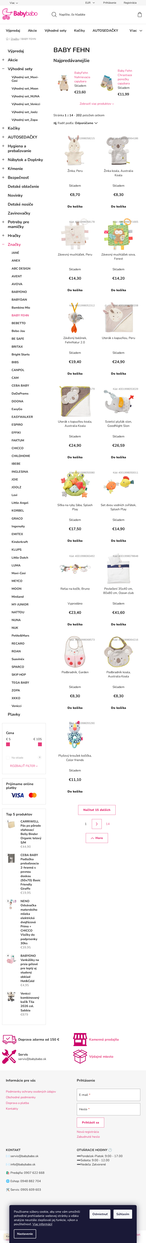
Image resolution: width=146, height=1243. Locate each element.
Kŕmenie (15, 168)
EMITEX (17, 534)
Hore (99, 838)
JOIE (15, 479)
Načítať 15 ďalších (96, 810)
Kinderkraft (20, 542)
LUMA (16, 565)
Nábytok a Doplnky (25, 159)
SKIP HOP (19, 675)
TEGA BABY (20, 683)
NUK (15, 628)
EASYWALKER (22, 417)
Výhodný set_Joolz (25, 112)
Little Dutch (20, 558)
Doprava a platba (17, 1103)
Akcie (13, 60)
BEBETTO (19, 323)
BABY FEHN (20, 315)
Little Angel (20, 503)
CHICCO (18, 448)
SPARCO (18, 667)
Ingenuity (18, 526)
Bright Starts (21, 354)
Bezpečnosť (18, 177)
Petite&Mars (20, 636)
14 (108, 824)
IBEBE (16, 464)
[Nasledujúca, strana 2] (97, 824)
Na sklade (26, 757)
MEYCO (17, 581)
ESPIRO (17, 425)
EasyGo (17, 409)
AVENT (17, 276)
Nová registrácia (88, 1132)
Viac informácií (42, 1224)
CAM (15, 378)
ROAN (16, 651)
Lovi (14, 495)
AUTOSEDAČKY (22, 137)
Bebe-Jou (18, 331)
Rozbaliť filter (22, 766)
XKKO (16, 698)
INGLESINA (20, 472)
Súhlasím (122, 1214)
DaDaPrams (20, 394)
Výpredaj (16, 51)
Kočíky (14, 128)
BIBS (15, 362)
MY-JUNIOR (20, 604)
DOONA (17, 401)
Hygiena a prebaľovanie (19, 148)
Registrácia (130, 3)
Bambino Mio (21, 308)
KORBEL (18, 511)
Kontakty (12, 1109)
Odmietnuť (100, 1214)
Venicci (16, 706)
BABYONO (19, 292)
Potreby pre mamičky (18, 224)
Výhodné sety (20, 69)
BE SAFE (18, 339)
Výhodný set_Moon (25, 88)
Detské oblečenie (23, 186)
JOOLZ (16, 487)
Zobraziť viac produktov (95, 104)
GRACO (17, 519)
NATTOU (18, 612)
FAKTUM (18, 440)
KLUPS (16, 550)
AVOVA (17, 284)
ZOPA (16, 690)
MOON (16, 589)
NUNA (16, 620)
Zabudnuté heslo (88, 1137)
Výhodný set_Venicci (26, 104)
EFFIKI (16, 433)
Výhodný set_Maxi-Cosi (25, 79)
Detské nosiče (20, 204)
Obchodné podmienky (21, 1097)
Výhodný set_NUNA (26, 96)
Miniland (18, 597)
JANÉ (15, 253)
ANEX (16, 261)
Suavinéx (18, 659)
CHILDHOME (21, 456)
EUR (88, 3)
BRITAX (17, 347)
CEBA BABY (20, 386)
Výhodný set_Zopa (25, 120)
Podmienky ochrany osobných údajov (31, 1092)
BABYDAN (19, 300)
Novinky (15, 195)
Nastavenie (25, 1234)
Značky (14, 244)
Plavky (14, 714)
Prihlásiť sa (90, 1122)
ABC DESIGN (21, 269)
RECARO (18, 644)
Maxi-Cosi (19, 573)
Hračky (14, 235)
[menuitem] (13, 30)
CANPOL (18, 370)
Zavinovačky (19, 213)
